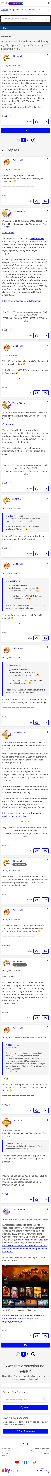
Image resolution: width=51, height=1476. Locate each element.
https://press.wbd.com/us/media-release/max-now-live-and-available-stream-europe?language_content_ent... (23, 1318)
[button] (47, 55)
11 (7, 945)
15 (7, 1330)
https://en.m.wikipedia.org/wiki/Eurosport (21, 301)
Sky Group (6, 1455)
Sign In (48, 4)
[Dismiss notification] (48, 10)
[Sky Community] (14, 3)
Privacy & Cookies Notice (11, 1451)
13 (7, 1105)
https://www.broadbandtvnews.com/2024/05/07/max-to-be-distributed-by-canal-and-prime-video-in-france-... (25, 1248)
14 (7, 1194)
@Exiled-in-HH (37, 238)
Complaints (6, 1453)
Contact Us (45, 1453)
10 (7, 894)
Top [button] (26, 1443)
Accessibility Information (40, 1451)
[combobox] (23, 19)
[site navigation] (2, 3)
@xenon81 (10, 581)
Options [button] (4, 36)
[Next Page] (33, 140)
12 (7, 1012)
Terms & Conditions (42, 1448)
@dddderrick (8, 232)
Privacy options (7, 1448)
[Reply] (45, 121)
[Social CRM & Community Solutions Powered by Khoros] (43, 1470)
